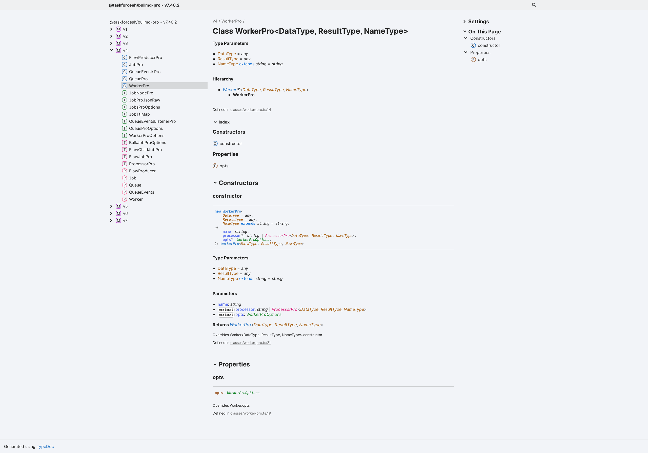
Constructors (482, 38)
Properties (480, 52)
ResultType (273, 89)
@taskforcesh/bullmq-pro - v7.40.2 (144, 5)
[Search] (534, 5)
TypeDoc (45, 446)
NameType (296, 89)
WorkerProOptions (253, 240)
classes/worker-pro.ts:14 (250, 109)
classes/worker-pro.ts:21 (250, 342)
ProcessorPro (277, 236)
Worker (229, 89)
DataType (251, 89)
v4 (215, 21)
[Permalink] (246, 196)
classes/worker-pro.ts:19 (250, 413)
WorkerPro (231, 21)
